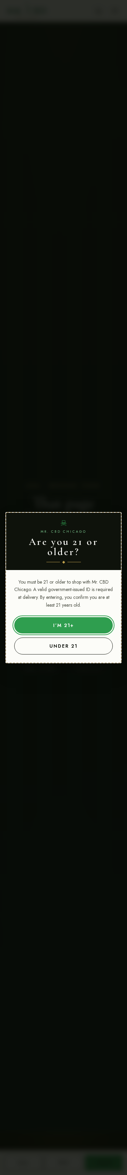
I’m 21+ (63, 625)
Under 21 (63, 646)
